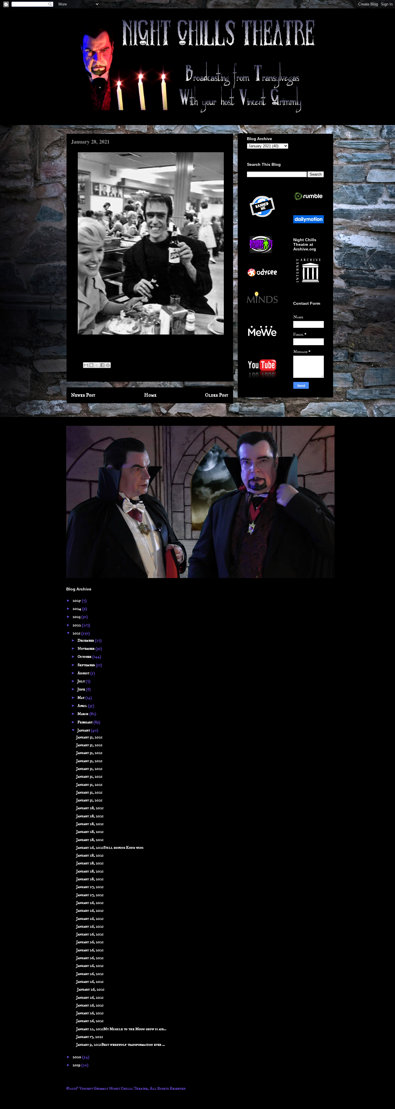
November (86, 648)
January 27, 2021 (90, 886)
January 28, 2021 (90, 808)
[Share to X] (97, 365)
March (83, 713)
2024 (77, 608)
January (84, 730)
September (86, 665)
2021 (77, 633)
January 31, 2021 (89, 737)
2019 (77, 1065)
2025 (77, 600)
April (82, 705)
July (81, 681)
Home (150, 395)
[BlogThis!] (91, 365)
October (84, 656)
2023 (77, 616)
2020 (77, 1057)
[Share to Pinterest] (108, 365)
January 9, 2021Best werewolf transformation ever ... (120, 1044)
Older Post (216, 395)
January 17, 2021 (89, 1036)
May (81, 697)
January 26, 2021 (90, 902)
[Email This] (86, 365)
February (85, 722)
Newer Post (83, 395)
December (86, 640)
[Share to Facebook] (102, 365)
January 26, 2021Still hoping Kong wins (109, 847)
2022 (77, 625)
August (83, 673)
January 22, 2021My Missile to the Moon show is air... (121, 1029)
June (81, 689)
